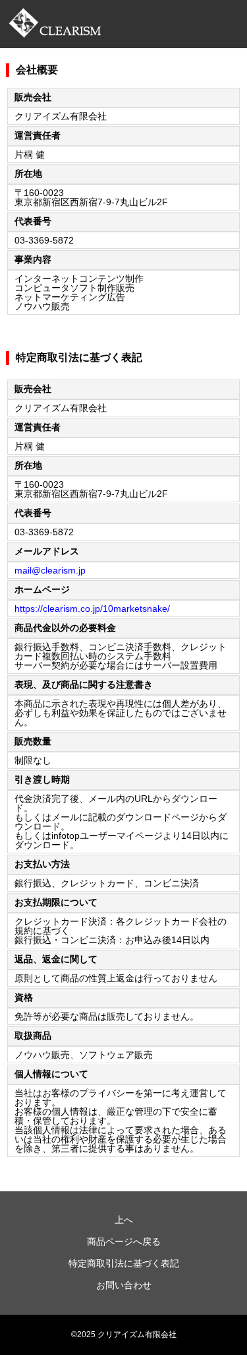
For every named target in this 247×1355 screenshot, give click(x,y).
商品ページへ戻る (124, 1241)
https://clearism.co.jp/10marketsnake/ (92, 608)
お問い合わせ (123, 1285)
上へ (124, 1219)
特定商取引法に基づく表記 (124, 1263)
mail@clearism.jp (50, 570)
